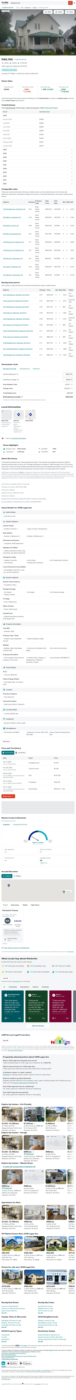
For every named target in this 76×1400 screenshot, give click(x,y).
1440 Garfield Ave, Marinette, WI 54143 (16, 319)
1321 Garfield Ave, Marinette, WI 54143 (16, 307)
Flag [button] (19, 1018)
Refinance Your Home (9, 70)
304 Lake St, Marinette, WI (12, 267)
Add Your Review (38, 1026)
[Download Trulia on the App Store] (12, 1363)
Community (13, 987)
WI (22, 7)
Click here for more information (15, 1050)
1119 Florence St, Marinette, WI (13, 250)
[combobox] (41, 3)
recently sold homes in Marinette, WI (25, 1083)
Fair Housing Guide (25, 1370)
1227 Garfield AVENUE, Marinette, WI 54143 (18, 349)
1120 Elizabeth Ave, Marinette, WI (14, 209)
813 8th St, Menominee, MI (12, 234)
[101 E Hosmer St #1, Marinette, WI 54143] (34, 1114)
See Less (7, 741)
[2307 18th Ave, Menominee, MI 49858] (34, 1243)
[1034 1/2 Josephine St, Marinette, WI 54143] (56, 1142)
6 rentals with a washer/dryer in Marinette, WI (19, 1167)
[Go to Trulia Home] (5, 3)
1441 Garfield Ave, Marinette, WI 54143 (16, 295)
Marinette (27, 7)
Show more (7, 796)
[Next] (73, 1118)
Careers (33, 1370)
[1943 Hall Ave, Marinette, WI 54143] (56, 1277)
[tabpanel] (38, 386)
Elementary (15, 905)
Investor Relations (46, 1370)
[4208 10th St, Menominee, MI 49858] (56, 1243)
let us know (7, 1379)
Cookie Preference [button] (20, 1371)
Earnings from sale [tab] (9, 369)
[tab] (7, 753)
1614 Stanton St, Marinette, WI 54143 (15, 325)
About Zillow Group (15, 1370)
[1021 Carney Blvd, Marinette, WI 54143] (12, 1277)
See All (6, 978)
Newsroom (38, 1370)
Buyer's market (38, 842)
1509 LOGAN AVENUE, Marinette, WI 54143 (18, 331)
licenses (51, 1350)
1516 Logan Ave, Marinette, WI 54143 (15, 337)
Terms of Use (55, 1370)
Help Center (37, 1384)
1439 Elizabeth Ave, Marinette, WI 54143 (16, 343)
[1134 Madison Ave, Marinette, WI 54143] (34, 1277)
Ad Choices (12, 1371)
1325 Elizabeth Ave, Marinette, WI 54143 (16, 355)
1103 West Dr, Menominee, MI (13, 275)
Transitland (24, 1345)
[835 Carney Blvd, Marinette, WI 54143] (56, 1176)
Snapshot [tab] (6, 824)
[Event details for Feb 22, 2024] (72, 775)
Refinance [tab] (36, 369)
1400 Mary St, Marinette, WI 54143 (14, 313)
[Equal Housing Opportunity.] (23, 1384)
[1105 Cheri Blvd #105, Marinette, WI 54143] (34, 1212)
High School (35, 905)
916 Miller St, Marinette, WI (12, 217)
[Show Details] (72, 115)
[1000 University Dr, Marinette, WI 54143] (12, 1114)
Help (70, 1370)
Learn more (71, 951)
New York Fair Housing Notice (8, 1354)
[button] (70, 3)
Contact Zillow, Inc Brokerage (9, 1359)
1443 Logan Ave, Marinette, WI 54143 (15, 301)
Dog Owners (24, 987)
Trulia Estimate (10, 108)
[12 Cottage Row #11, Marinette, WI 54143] (56, 1212)
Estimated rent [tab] (25, 369)
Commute (45, 987)
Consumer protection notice (29, 1356)
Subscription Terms (63, 1370)
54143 (35, 7)
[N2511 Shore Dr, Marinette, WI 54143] (56, 1114)
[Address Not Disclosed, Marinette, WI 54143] (34, 1142)
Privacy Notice (4, 1371)
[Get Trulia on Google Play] (25, 1363)
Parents (35, 987)
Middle (25, 905)
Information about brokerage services (13, 1356)
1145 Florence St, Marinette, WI (13, 242)
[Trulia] (3, 1363)
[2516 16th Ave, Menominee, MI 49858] (12, 1243)
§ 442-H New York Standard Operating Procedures (13, 1353)
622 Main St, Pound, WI (11, 225)
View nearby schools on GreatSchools (16, 948)
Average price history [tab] (20, 824)
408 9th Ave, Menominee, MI (13, 258)
